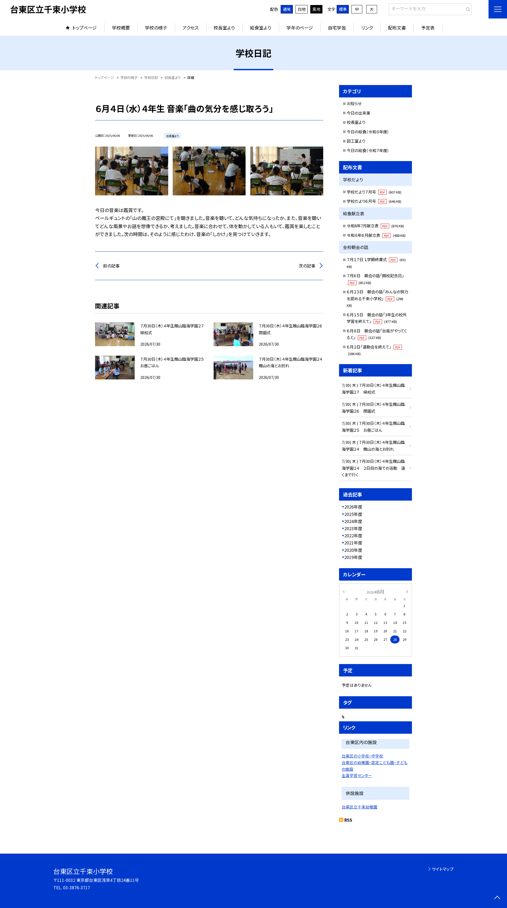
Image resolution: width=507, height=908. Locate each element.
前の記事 (111, 265)
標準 (343, 9)
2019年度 (353, 557)
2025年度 (353, 514)
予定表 (428, 27)
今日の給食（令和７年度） (368, 150)
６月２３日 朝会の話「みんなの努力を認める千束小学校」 (377, 298)
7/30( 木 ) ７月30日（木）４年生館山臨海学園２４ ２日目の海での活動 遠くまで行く (373, 467)
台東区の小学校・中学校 (362, 756)
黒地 (316, 9)
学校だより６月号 (374, 201)
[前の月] (344, 591)
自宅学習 (337, 27)
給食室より (260, 27)
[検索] (467, 8)
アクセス (190, 27)
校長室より (224, 27)
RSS (348, 820)
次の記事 (307, 265)
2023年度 (353, 528)
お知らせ (354, 103)
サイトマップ (443, 869)
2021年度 (353, 542)
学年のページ (300, 27)
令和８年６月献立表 (376, 235)
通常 (287, 9)
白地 (302, 9)
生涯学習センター (357, 775)
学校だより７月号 (374, 192)
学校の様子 (156, 27)
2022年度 (353, 535)
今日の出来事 (358, 113)
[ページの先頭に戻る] (497, 898)
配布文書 (397, 27)
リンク (367, 27)
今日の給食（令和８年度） (368, 131)
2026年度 (353, 507)
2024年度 (353, 521)
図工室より (356, 141)
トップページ (84, 27)
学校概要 (121, 27)
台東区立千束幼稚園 (359, 807)
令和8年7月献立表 (375, 225)
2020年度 (353, 550)
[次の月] (407, 591)
